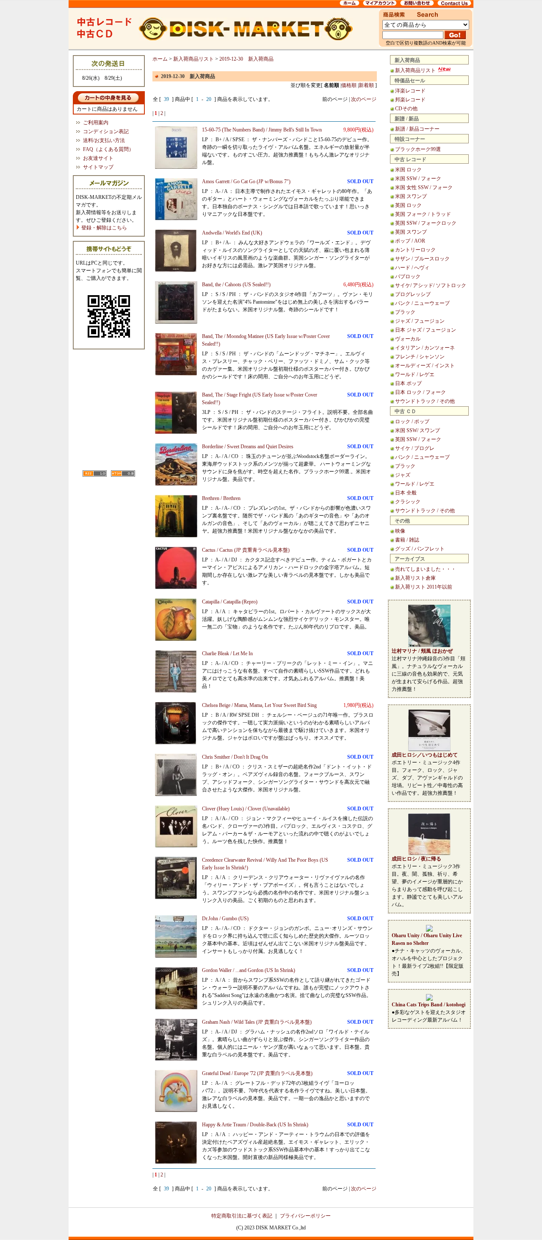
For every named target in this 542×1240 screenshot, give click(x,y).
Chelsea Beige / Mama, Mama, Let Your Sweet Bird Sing (259, 705)
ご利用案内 (95, 123)
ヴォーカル (407, 339)
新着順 (366, 85)
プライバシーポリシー (305, 1216)
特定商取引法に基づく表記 (241, 1216)
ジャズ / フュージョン (420, 321)
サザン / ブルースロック (422, 259)
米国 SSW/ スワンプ (417, 430)
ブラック (405, 312)
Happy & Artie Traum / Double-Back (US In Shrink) (255, 1125)
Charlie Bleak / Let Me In (227, 653)
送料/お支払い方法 (104, 140)
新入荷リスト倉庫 (415, 578)
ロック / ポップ (412, 422)
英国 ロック (408, 205)
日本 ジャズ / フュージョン (425, 330)
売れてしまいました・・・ (425, 569)
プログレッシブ (413, 294)
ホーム (160, 59)
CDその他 (406, 109)
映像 (400, 531)
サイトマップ (98, 167)
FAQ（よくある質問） (108, 149)
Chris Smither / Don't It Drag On (235, 757)
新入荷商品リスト (416, 70)
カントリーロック (415, 250)
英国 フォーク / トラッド (423, 214)
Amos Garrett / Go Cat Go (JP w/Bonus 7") (246, 181)
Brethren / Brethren (221, 498)
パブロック (407, 276)
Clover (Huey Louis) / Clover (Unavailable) (246, 809)
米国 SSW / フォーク (418, 179)
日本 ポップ (408, 383)
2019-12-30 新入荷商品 (246, 59)
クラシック (407, 502)
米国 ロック (408, 170)
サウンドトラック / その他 (425, 401)
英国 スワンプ (411, 232)
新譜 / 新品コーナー (417, 129)
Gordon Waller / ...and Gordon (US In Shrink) (248, 970)
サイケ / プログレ (414, 448)
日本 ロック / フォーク (420, 392)
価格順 (349, 85)
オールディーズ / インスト (425, 366)
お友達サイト (98, 158)
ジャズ (402, 475)
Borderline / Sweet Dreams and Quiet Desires (247, 447)
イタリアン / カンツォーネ (425, 348)
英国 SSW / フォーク (418, 439)
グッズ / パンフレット (420, 549)
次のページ (363, 99)
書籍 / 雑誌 (407, 540)
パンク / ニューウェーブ (422, 303)
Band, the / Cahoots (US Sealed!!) (236, 285)
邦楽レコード (410, 100)
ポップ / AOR (410, 241)
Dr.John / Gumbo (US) (225, 919)
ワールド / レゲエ (414, 374)
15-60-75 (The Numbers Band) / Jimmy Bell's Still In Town (262, 130)
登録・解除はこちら (103, 228)
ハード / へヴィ (412, 268)
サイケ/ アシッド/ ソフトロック (430, 285)
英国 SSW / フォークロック (425, 223)
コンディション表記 (106, 131)
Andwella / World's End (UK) (232, 233)
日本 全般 (406, 493)
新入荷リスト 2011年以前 (423, 587)
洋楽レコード (410, 91)
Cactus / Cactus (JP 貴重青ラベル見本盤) (246, 550)
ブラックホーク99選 (418, 149)
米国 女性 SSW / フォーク (424, 187)
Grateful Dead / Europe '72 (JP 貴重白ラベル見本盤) (257, 1073)
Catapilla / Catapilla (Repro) (229, 602)
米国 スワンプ (411, 196)
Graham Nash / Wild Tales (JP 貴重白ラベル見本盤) (257, 1022)
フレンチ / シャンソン (420, 357)
